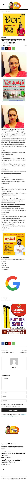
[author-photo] (14, 365)
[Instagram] (7, 437)
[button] (25, 4)
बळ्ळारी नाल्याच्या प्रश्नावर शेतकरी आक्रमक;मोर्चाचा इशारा (11, 461)
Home (2, 11)
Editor (4, 45)
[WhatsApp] (13, 48)
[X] (6, 48)
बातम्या (2, 451)
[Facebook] (2, 48)
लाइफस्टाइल (7, 11)
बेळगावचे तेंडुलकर (23, 352)
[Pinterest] (9, 48)
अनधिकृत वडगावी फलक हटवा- (7, 352)
